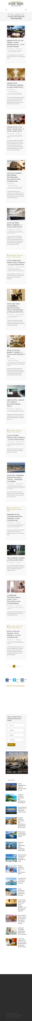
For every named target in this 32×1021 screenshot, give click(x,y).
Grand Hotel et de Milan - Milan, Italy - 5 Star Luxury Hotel (15, 129)
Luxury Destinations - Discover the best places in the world (21, 892)
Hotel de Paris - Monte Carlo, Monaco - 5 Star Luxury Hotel (16, 437)
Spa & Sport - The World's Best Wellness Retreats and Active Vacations (22, 931)
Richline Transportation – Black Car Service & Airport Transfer (22, 787)
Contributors (19, 1015)
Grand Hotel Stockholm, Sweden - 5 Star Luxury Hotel (15, 85)
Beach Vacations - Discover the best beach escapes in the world (22, 858)
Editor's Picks (10, 1017)
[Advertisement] (17, 700)
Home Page (10, 14)
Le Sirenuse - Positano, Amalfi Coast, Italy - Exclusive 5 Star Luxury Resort (13, 599)
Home (8, 1015)
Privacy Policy (17, 1017)
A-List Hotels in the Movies (19, 14)
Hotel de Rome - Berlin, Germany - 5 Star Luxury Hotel (14, 225)
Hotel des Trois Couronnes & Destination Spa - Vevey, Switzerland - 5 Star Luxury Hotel (15, 308)
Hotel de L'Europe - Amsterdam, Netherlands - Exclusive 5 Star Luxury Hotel (14, 177)
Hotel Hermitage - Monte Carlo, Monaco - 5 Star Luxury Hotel (16, 262)
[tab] (11, 780)
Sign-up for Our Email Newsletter (16, 685)
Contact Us (13, 1015)
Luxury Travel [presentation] (11, 780)
